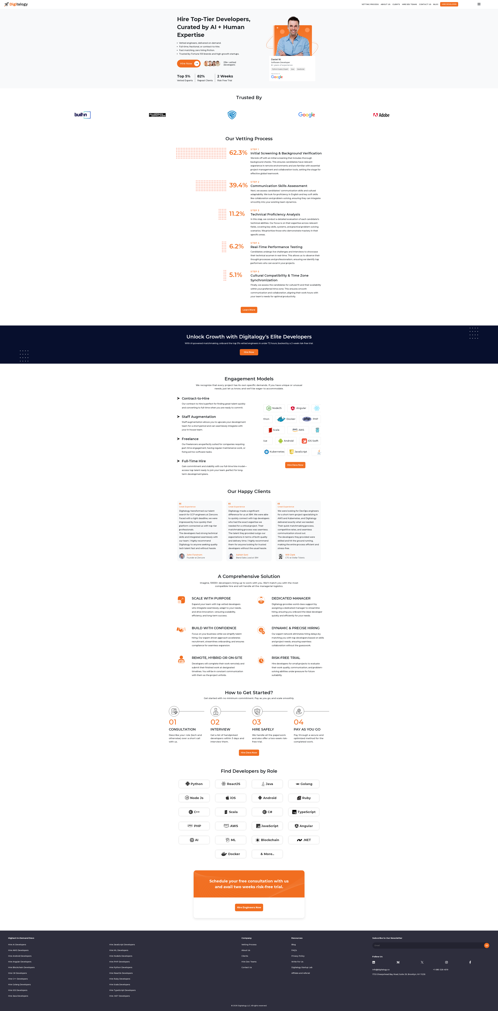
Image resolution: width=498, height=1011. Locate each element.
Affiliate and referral (300, 973)
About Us (385, 4)
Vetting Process (370, 4)
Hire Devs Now (295, 465)
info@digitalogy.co (381, 969)
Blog (435, 4)
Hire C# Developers (17, 973)
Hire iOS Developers (17, 990)
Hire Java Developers (18, 996)
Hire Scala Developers (119, 984)
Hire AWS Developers (18, 950)
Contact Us (425, 4)
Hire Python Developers (120, 967)
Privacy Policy (298, 956)
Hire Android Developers (20, 956)
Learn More (249, 310)
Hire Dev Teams (409, 4)
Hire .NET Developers (119, 996)
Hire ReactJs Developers (121, 973)
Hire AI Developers (17, 944)
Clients (396, 4)
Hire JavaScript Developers (122, 944)
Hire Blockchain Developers (21, 967)
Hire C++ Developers (18, 979)
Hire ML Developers (118, 950)
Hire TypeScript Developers (122, 990)
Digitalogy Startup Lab (301, 967)
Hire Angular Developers (19, 962)
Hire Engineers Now (249, 907)
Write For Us (297, 962)
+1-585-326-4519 (440, 969)
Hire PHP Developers (119, 962)
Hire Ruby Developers (119, 979)
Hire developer (449, 4)
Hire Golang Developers (19, 984)
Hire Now (249, 352)
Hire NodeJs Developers (120, 956)
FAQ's (294, 950)
